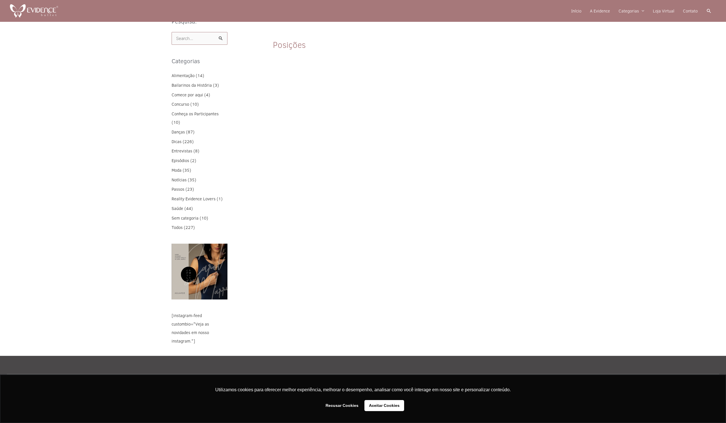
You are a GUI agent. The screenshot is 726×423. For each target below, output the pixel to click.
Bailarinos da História (192, 85)
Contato (690, 11)
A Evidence (600, 11)
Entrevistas (182, 151)
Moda (177, 170)
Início (576, 11)
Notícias (179, 180)
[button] (709, 11)
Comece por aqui (187, 95)
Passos (178, 189)
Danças (178, 132)
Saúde (177, 208)
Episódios (180, 160)
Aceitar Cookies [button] (384, 405)
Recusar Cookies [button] (342, 405)
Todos (177, 227)
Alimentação (183, 75)
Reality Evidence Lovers (194, 199)
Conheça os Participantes (195, 114)
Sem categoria (185, 218)
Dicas (177, 141)
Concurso (180, 104)
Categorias (629, 11)
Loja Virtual (663, 11)
